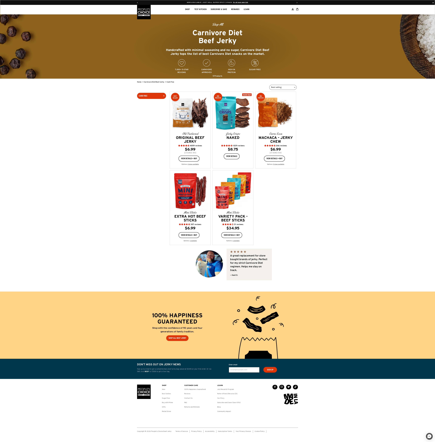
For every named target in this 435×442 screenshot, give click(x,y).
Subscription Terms (225, 431)
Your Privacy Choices (243, 431)
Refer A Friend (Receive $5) (227, 394)
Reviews (187, 394)
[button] (184, 146)
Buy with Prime (167, 403)
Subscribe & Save (219, 9)
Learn (246, 9)
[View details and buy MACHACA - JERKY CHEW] (275, 112)
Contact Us (188, 398)
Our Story (220, 398)
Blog (219, 407)
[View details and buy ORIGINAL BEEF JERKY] (190, 112)
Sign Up (270, 370)
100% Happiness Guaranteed (195, 389)
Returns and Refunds (192, 407)
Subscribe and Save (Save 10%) (229, 403)
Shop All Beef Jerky (177, 338)
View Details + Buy (189, 158)
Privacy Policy (196, 431)
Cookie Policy (260, 431)
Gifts (164, 407)
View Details (231, 156)
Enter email (233, 365)
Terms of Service (181, 431)
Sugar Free (166, 398)
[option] (217, 42)
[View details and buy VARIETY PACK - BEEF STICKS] (233, 190)
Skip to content (217, 2)
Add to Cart (200, 123)
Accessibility (209, 431)
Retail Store (166, 411)
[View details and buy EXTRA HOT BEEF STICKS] (190, 190)
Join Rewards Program (225, 389)
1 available (193, 241)
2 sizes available (193, 164)
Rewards (235, 9)
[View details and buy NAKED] (233, 112)
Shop (187, 9)
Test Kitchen (200, 9)
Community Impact (224, 411)
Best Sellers (166, 394)
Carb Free (143, 96)
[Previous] (137, 2)
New (163, 389)
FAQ (185, 403)
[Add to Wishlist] (241, 155)
